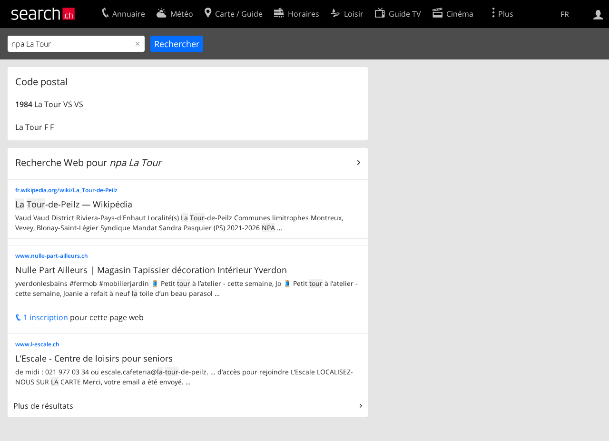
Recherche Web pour (88, 162)
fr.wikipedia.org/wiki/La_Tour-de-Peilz (66, 190)
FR (564, 14)
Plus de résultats (43, 406)
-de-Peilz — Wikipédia (73, 204)
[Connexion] (598, 14)
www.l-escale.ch (37, 344)
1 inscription (44, 317)
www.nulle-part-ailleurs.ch (51, 256)
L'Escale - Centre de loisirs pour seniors (94, 358)
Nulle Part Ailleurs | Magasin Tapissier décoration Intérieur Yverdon (151, 269)
